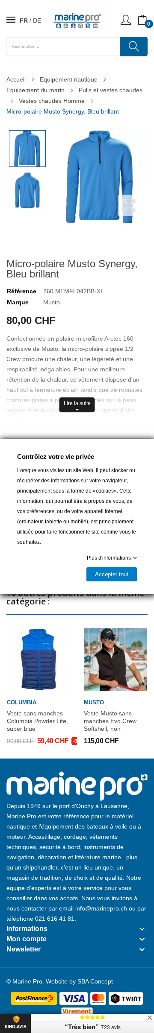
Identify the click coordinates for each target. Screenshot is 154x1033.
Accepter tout (111, 574)
